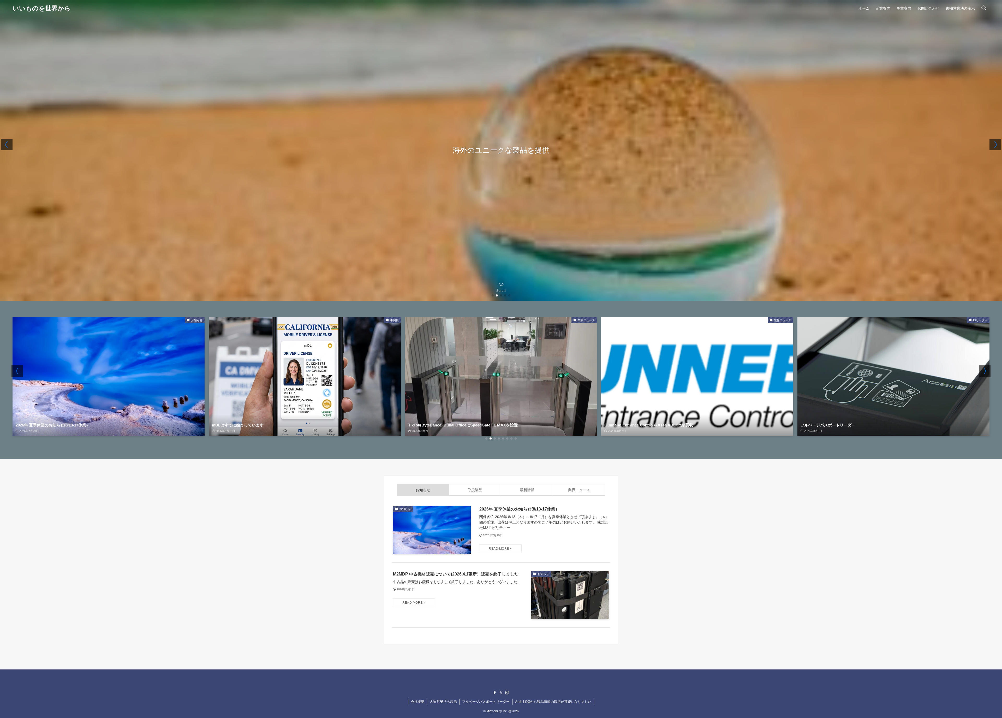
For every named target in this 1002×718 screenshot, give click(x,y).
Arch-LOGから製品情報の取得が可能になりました (553, 702)
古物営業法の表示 (443, 702)
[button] (493, 295)
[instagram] (507, 692)
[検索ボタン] (983, 8)
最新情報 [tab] (527, 490)
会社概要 (417, 702)
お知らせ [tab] (423, 490)
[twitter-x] (501, 692)
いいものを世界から (42, 8)
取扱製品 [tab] (475, 490)
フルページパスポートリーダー (486, 702)
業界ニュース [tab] (579, 490)
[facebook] (494, 692)
